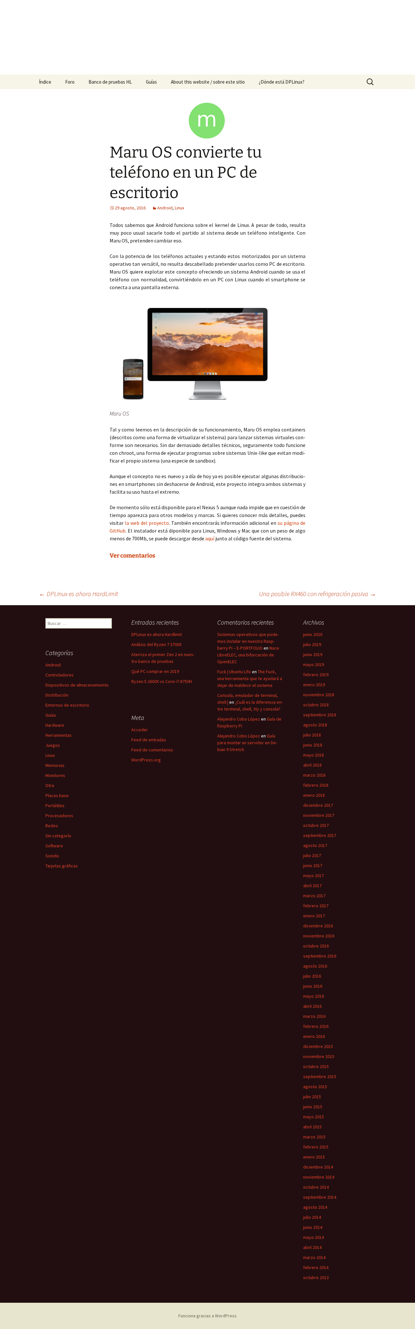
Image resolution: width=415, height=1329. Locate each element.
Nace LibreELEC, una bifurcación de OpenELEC (248, 654)
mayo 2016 (313, 996)
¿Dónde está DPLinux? (281, 82)
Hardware (54, 725)
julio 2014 (312, 1217)
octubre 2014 (316, 1187)
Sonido (52, 856)
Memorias (55, 765)
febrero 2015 (315, 1147)
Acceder (139, 730)
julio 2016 (312, 976)
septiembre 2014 (319, 1197)
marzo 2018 (314, 775)
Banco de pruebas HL (110, 82)
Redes (51, 826)
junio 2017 (312, 865)
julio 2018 (312, 735)
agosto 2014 (315, 1207)
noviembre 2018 (318, 695)
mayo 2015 (313, 1117)
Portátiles (55, 805)
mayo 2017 (313, 875)
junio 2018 (312, 745)
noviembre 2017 (318, 815)
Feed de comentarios (152, 750)
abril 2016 (312, 1006)
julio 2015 (312, 1097)
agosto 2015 (315, 1086)
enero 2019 (314, 685)
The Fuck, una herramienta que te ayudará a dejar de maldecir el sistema (249, 678)
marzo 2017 (314, 896)
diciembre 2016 (318, 926)
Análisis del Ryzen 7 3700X (156, 644)
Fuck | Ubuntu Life (234, 672)
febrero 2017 (315, 906)
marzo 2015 (314, 1137)
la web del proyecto (147, 523)
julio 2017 (312, 855)
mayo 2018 (313, 755)
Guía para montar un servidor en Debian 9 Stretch (247, 742)
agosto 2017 (315, 845)
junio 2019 (312, 654)
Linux (179, 208)
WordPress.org (146, 760)
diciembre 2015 (318, 1046)
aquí (210, 538)
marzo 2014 (314, 1257)
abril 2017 (312, 885)
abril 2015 (312, 1127)
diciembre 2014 (318, 1167)
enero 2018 (314, 795)
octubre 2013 (316, 1277)
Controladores (59, 675)
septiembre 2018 (319, 715)
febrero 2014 (315, 1267)
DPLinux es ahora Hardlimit (156, 634)
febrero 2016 (315, 1026)
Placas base (57, 795)
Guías (151, 82)
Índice (45, 82)
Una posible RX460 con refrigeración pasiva (317, 594)
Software (54, 846)
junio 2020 (312, 634)
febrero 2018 (315, 785)
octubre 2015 (316, 1066)
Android (164, 208)
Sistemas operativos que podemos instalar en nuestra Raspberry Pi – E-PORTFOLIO (248, 641)
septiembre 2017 (319, 835)
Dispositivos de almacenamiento (77, 685)
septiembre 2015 (319, 1076)
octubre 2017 (316, 825)
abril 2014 (312, 1247)
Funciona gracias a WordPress (207, 1316)
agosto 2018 (315, 725)
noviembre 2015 (318, 1056)
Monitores (55, 775)
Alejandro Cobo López (238, 719)
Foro (70, 82)
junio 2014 (312, 1227)
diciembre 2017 (318, 805)
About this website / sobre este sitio (208, 82)
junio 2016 (312, 986)
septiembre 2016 (319, 956)
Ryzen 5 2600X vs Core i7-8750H (161, 681)
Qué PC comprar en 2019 (155, 671)
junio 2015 (312, 1107)
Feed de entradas (148, 740)
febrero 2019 (315, 674)
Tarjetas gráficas (61, 866)
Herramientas (58, 735)
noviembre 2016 (318, 936)
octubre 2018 (316, 705)
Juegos (52, 745)
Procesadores (59, 815)
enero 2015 (314, 1157)
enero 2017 (314, 916)
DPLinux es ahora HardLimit (78, 594)
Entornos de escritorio (67, 705)
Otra (49, 785)
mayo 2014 (313, 1237)
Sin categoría (58, 836)
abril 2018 (312, 765)
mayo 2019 (313, 664)
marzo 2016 (314, 1016)
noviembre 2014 (318, 1177)
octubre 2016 (316, 946)
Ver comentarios (132, 555)
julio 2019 (312, 644)
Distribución (56, 695)
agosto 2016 (315, 966)
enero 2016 (314, 1036)
